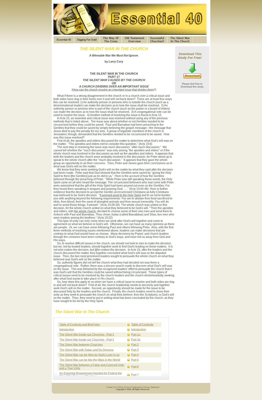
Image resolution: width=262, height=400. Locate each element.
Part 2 (135, 344)
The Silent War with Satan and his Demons (86, 349)
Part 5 (135, 359)
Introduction (66, 329)
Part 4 (135, 354)
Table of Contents (142, 324)
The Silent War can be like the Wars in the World (89, 359)
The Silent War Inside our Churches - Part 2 (86, 339)
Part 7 (135, 374)
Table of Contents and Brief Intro (79, 324)
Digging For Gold (87, 39)
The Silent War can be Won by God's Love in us (89, 354)
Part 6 (135, 366)
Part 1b (135, 339)
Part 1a (135, 334)
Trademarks (136, 387)
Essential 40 (64, 39)
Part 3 (135, 349)
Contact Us (111, 387)
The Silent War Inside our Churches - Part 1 (86, 334)
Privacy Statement (151, 387)
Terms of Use (124, 387)
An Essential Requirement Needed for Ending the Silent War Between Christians (90, 375)
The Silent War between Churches (81, 344)
